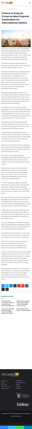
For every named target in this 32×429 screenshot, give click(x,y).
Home (4, 9)
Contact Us (4, 380)
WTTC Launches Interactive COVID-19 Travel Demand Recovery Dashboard (7, 303)
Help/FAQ (18, 386)
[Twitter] (7, 285)
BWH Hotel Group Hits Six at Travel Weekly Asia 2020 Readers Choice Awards (23, 303)
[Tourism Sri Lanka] (7, 2)
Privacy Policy (5, 388)
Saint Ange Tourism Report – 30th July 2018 (24, 309)
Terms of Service (5, 386)
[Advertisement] (16, 329)
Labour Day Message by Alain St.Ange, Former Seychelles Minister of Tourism (7, 311)
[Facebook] (3, 285)
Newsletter (19, 380)
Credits (18, 384)
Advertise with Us (21, 382)
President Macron (6, 76)
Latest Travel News (12, 9)
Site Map (18, 388)
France (20, 55)
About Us (3, 384)
